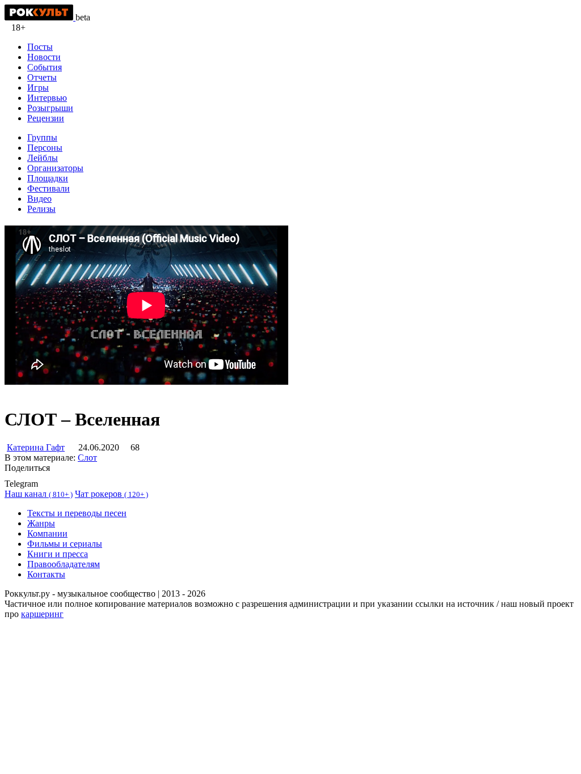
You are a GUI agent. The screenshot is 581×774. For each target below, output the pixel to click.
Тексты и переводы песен (77, 513)
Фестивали (48, 188)
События (44, 67)
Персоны (44, 147)
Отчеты (42, 77)
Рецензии (45, 118)
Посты (40, 47)
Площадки (47, 178)
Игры (38, 87)
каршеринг (42, 614)
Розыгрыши (50, 108)
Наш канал (39, 494)
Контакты (46, 574)
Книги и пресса (57, 554)
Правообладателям (63, 564)
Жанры (41, 523)
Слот (87, 457)
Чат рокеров (111, 494)
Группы (42, 137)
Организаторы (55, 168)
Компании (47, 533)
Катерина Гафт (36, 447)
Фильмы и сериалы (64, 543)
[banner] (40, 17)
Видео (39, 198)
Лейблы (42, 158)
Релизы (41, 209)
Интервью (47, 98)
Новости (44, 57)
